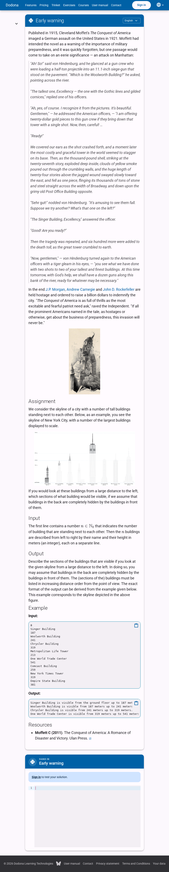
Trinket (56, 5)
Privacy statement (107, 863)
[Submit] (16, 18)
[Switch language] (160, 5)
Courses (83, 5)
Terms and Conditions (136, 863)
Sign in (141, 5)
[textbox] (87, 816)
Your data (159, 863)
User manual (100, 5)
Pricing (44, 5)
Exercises (69, 5)
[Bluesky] (58, 863)
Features (30, 5)
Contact (116, 5)
